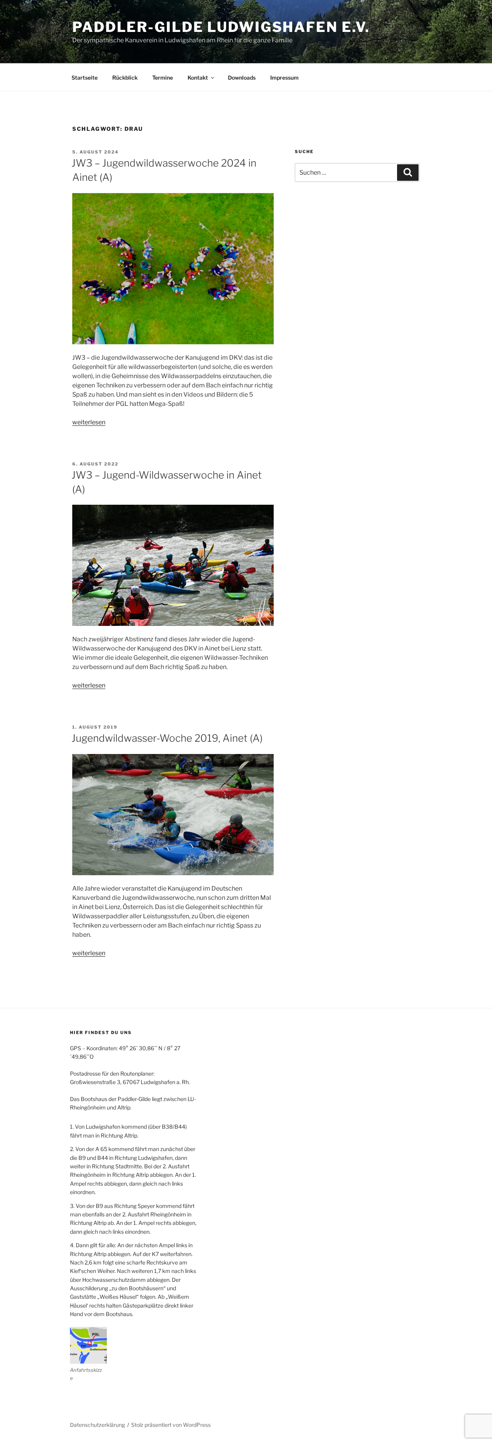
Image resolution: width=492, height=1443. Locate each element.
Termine (162, 77)
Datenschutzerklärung (97, 1424)
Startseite (84, 77)
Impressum (284, 77)
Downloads (242, 77)
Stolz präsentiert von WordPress (171, 1424)
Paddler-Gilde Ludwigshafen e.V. (221, 26)
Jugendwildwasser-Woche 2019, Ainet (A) (167, 738)
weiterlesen (88, 422)
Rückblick (125, 77)
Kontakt (198, 77)
